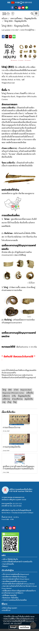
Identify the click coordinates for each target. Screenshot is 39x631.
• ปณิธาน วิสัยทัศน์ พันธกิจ (10, 559)
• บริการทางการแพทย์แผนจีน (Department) (15, 574)
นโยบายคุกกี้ (17, 623)
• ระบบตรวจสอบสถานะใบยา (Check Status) (15, 579)
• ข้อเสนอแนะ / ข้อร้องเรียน (10, 598)
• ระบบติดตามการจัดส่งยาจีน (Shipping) (14, 577)
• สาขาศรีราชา (6, 610)
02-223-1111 (17, 503)
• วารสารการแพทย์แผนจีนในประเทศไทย (14, 600)
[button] (31, 13)
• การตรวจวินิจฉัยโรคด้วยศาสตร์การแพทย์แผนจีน (17, 562)
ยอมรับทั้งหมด (24, 627)
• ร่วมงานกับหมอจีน (8, 564)
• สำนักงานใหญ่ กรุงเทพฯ (9, 608)
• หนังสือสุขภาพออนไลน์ (9, 595)
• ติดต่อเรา (5, 566)
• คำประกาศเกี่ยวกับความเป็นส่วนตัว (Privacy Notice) (18, 584)
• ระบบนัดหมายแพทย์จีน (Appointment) (14, 581)
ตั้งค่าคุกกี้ (13, 627)
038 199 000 (17, 506)
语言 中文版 (13, 2)
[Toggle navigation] (36, 13)
